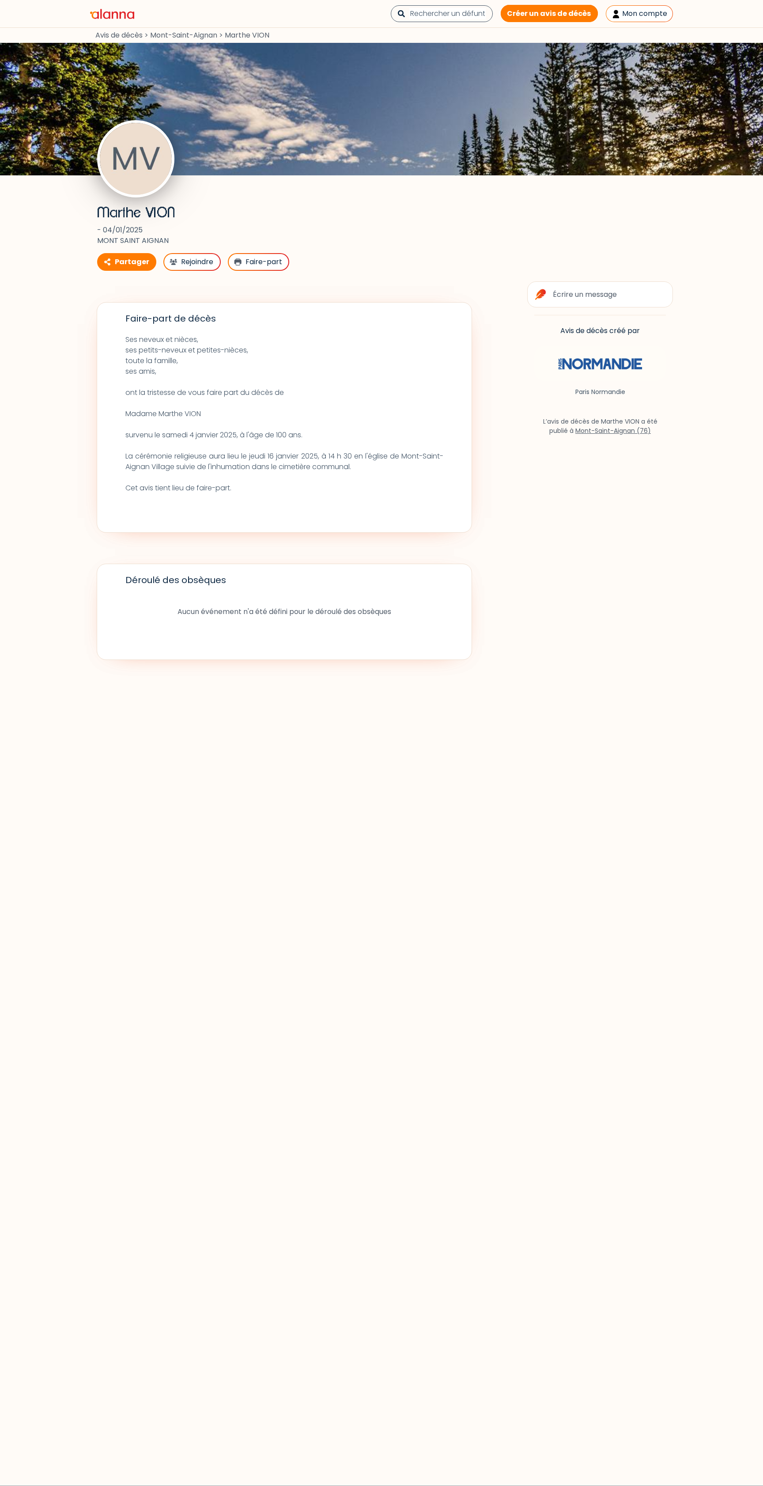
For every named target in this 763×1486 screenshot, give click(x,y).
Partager (132, 262)
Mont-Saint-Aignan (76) (613, 430)
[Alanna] (112, 13)
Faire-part (264, 262)
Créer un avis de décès (549, 13)
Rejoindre (197, 262)
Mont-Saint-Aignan (183, 35)
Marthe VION (136, 213)
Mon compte (643, 13)
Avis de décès (119, 35)
